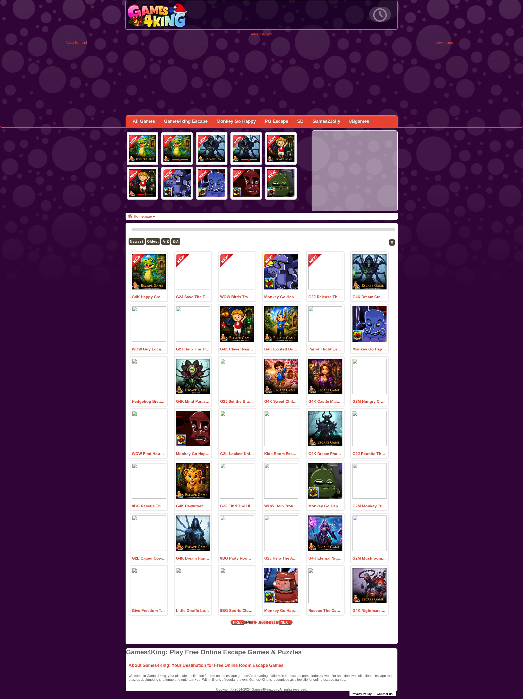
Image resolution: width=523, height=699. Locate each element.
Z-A (176, 241)
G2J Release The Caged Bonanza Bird (325, 297)
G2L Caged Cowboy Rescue (149, 558)
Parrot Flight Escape (325, 349)
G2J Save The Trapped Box (193, 297)
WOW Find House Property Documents (149, 453)
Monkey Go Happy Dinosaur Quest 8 (369, 349)
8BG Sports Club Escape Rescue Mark (237, 610)
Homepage (143, 216)
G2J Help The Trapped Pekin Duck (193, 349)
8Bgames (359, 121)
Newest (136, 241)
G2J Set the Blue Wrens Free (237, 401)
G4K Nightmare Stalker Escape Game (369, 610)
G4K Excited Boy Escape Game (281, 349)
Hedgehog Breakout (149, 401)
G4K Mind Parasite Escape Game (193, 401)
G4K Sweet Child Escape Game (281, 401)
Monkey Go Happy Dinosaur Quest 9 (281, 297)
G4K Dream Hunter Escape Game (193, 558)
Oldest (153, 241)
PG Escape (276, 121)
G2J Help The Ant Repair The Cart (281, 558)
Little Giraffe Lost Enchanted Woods (193, 610)
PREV (238, 622)
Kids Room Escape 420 (281, 453)
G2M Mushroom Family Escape (369, 558)
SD (300, 121)
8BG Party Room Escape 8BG (237, 558)
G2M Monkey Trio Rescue (369, 506)
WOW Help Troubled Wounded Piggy (281, 506)
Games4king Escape (186, 121)
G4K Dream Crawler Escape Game (369, 297)
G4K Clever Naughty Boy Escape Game (237, 349)
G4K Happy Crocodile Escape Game (149, 297)
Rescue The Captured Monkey (325, 610)
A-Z (166, 241)
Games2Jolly (326, 121)
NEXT (285, 622)
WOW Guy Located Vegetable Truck (149, 349)
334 (273, 622)
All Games (144, 121)
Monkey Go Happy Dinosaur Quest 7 (193, 453)
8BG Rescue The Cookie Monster (149, 506)
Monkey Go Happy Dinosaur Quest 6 (325, 506)
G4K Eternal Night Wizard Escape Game (325, 558)
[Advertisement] (76, 126)
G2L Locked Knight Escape (237, 453)
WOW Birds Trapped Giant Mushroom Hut (237, 297)
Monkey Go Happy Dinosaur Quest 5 (281, 610)
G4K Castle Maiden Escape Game (325, 401)
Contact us (385, 693)
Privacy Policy (362, 693)
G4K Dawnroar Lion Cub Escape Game (193, 506)
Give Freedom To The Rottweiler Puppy (149, 610)
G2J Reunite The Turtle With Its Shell (369, 453)
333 (264, 622)
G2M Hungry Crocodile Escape (369, 401)
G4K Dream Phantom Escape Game (325, 453)
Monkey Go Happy (236, 121)
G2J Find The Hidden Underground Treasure (237, 506)
